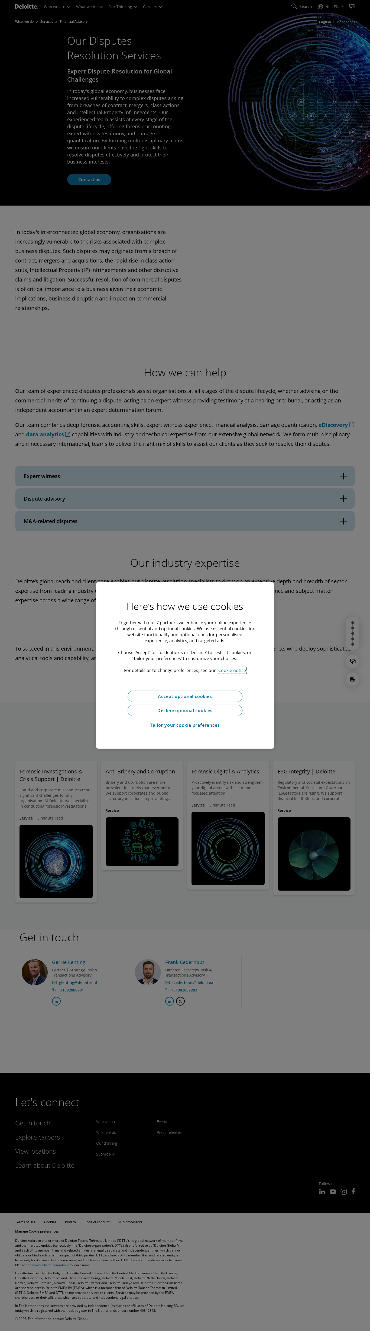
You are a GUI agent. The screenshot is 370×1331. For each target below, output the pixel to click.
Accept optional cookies (185, 696)
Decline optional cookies (185, 711)
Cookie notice (232, 670)
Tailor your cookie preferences (185, 725)
